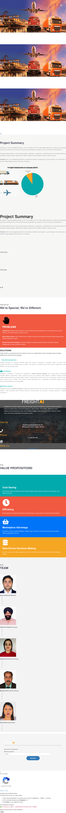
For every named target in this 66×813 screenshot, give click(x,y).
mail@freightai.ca (33, 448)
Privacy (2, 790)
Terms (6, 790)
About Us (6, 43)
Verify (2, 812)
